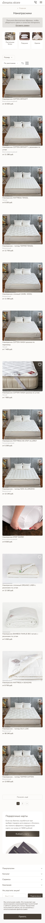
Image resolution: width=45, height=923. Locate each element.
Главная (22, 8)
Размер (7, 57)
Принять (22, 917)
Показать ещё (22, 797)
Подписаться (35, 896)
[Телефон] (35, 2)
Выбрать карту (22, 834)
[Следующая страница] (27, 803)
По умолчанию (9, 63)
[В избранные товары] (40, 70)
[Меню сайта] (41, 2)
